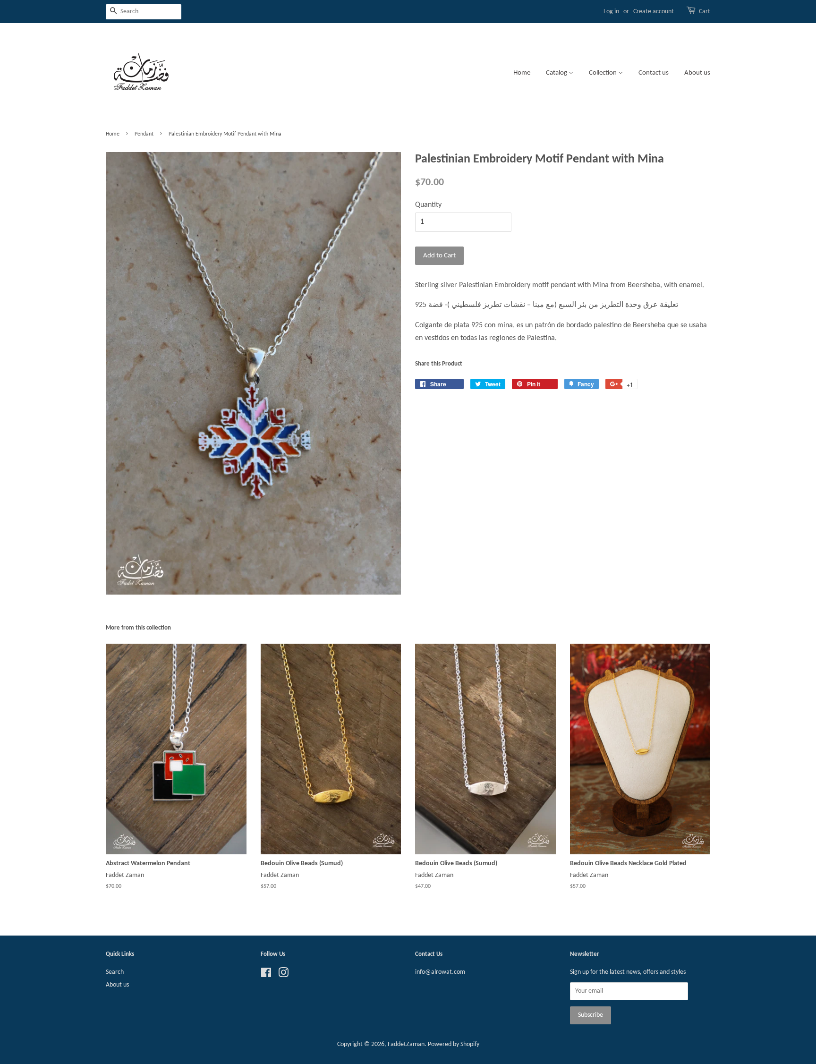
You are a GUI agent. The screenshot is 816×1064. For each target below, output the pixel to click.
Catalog (557, 73)
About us (697, 73)
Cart (704, 11)
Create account (653, 11)
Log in (611, 11)
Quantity (428, 205)
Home (521, 73)
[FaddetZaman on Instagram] (283, 975)
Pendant (144, 134)
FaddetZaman (406, 1044)
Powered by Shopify (453, 1044)
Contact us (653, 73)
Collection (603, 73)
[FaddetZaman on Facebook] (266, 975)
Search (115, 972)
